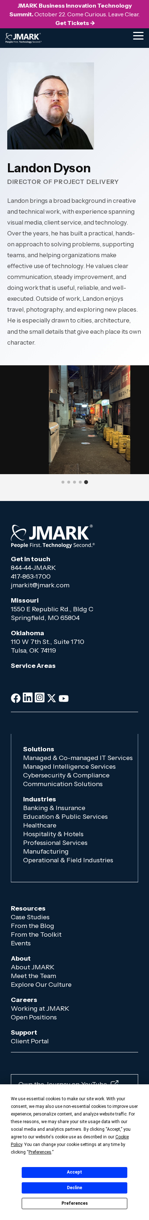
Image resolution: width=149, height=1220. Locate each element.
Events (21, 943)
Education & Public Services (65, 817)
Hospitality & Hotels (53, 834)
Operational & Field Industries (69, 860)
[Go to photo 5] (86, 482)
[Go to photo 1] (62, 482)
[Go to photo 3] (74, 482)
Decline (74, 1187)
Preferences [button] (40, 1152)
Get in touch (30, 559)
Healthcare (39, 825)
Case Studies (30, 917)
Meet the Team (33, 976)
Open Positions (34, 1017)
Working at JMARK (40, 1008)
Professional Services (55, 843)
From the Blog (32, 926)
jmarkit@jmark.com (40, 585)
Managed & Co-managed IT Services (78, 758)
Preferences (74, 1203)
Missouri (25, 600)
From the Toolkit (36, 934)
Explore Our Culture (41, 985)
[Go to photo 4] (80, 482)
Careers (24, 1000)
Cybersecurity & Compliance (66, 775)
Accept (74, 1172)
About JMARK (33, 967)
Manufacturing (46, 851)
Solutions (38, 749)
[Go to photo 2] (68, 482)
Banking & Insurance (54, 808)
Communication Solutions (63, 784)
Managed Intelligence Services (69, 767)
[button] (138, 35)
